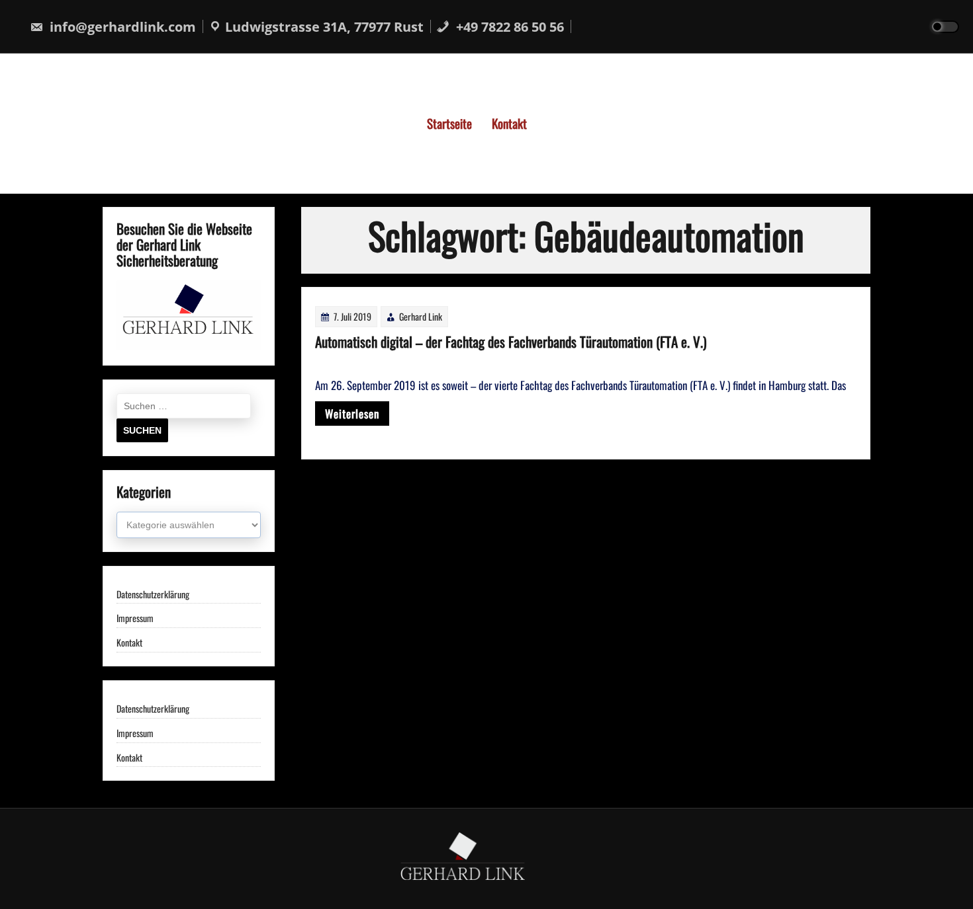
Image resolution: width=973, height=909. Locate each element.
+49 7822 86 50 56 (508, 27)
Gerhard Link (420, 316)
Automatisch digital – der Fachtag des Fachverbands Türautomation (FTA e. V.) (510, 341)
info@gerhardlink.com (121, 27)
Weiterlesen (352, 413)
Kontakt (509, 123)
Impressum (135, 618)
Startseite (449, 123)
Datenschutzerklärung (152, 594)
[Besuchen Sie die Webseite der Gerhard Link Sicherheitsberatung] (188, 346)
